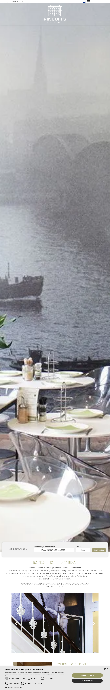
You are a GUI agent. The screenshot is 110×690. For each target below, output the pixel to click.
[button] (37, 687)
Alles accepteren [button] (87, 675)
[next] (94, 623)
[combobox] (105, 669)
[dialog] (55, 678)
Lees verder (60, 675)
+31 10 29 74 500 (17, 2)
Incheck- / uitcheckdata (44, 547)
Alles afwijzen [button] (87, 681)
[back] (16, 623)
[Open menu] (88, 1)
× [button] (107, 669)
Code (78, 547)
